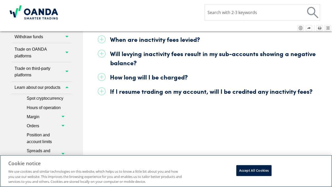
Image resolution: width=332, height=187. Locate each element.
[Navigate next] (309, 28)
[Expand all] (328, 28)
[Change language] (301, 28)
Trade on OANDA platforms (31, 52)
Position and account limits (39, 138)
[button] (313, 12)
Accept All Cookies (254, 170)
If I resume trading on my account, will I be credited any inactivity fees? (211, 91)
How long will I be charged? (149, 77)
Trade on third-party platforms (32, 71)
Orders (33, 126)
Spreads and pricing (38, 154)
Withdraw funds (29, 37)
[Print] (319, 28)
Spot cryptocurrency (45, 98)
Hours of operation (44, 107)
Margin (33, 117)
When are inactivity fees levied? (155, 39)
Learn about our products (37, 87)
